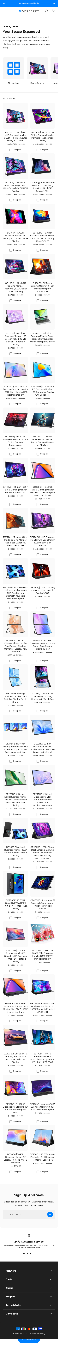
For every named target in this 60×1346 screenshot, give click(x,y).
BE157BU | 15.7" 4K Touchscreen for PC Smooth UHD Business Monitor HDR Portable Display (15, 956)
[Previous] (4, 3)
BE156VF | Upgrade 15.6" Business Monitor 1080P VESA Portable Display (42, 1107)
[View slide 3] (30, 1253)
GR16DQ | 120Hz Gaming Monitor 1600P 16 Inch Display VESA (42, 590)
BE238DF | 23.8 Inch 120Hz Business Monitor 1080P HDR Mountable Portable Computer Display (15, 799)
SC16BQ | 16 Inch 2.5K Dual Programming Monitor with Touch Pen (42, 696)
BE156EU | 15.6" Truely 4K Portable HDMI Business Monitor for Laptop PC (42, 1157)
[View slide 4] (34, 1253)
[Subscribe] (50, 1214)
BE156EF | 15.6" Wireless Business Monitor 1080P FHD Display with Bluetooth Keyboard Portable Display (15, 593)
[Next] (54, 3)
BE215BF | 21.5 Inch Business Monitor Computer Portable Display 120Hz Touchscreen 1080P (42, 799)
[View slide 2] (27, 1253)
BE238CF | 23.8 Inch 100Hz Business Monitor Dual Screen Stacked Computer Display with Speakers (15, 646)
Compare (17, 150)
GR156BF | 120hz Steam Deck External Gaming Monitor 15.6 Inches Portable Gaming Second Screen (42, 852)
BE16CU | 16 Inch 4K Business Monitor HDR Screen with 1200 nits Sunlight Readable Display (15, 339)
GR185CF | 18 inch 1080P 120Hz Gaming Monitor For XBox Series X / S (15, 490)
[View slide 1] (24, 1253)
